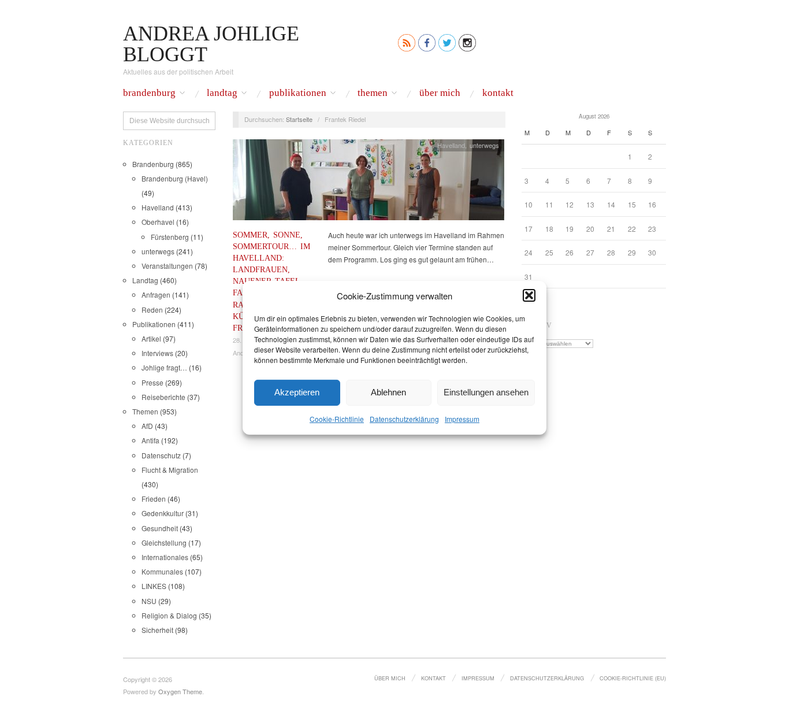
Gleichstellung (164, 542)
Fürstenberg (170, 237)
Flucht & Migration (170, 470)
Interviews (157, 353)
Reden (152, 309)
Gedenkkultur (163, 513)
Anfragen (156, 294)
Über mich (439, 93)
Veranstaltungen (167, 266)
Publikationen (297, 93)
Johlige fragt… (164, 367)
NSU (149, 601)
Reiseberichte (163, 397)
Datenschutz (161, 455)
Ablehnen (388, 392)
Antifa (150, 440)
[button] (529, 295)
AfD (147, 426)
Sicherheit (157, 630)
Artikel (151, 338)
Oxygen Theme (180, 691)
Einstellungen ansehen (486, 392)
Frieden (154, 498)
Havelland (158, 207)
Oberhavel (158, 222)
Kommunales (162, 571)
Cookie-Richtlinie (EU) (633, 678)
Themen (373, 93)
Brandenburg (149, 93)
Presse (152, 382)
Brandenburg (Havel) (175, 178)
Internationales (165, 557)
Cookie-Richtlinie (337, 418)
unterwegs (158, 251)
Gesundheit (160, 528)
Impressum (462, 418)
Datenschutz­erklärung (404, 418)
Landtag (222, 93)
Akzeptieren (296, 392)
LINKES (154, 586)
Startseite (299, 119)
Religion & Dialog (169, 615)
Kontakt (497, 93)
